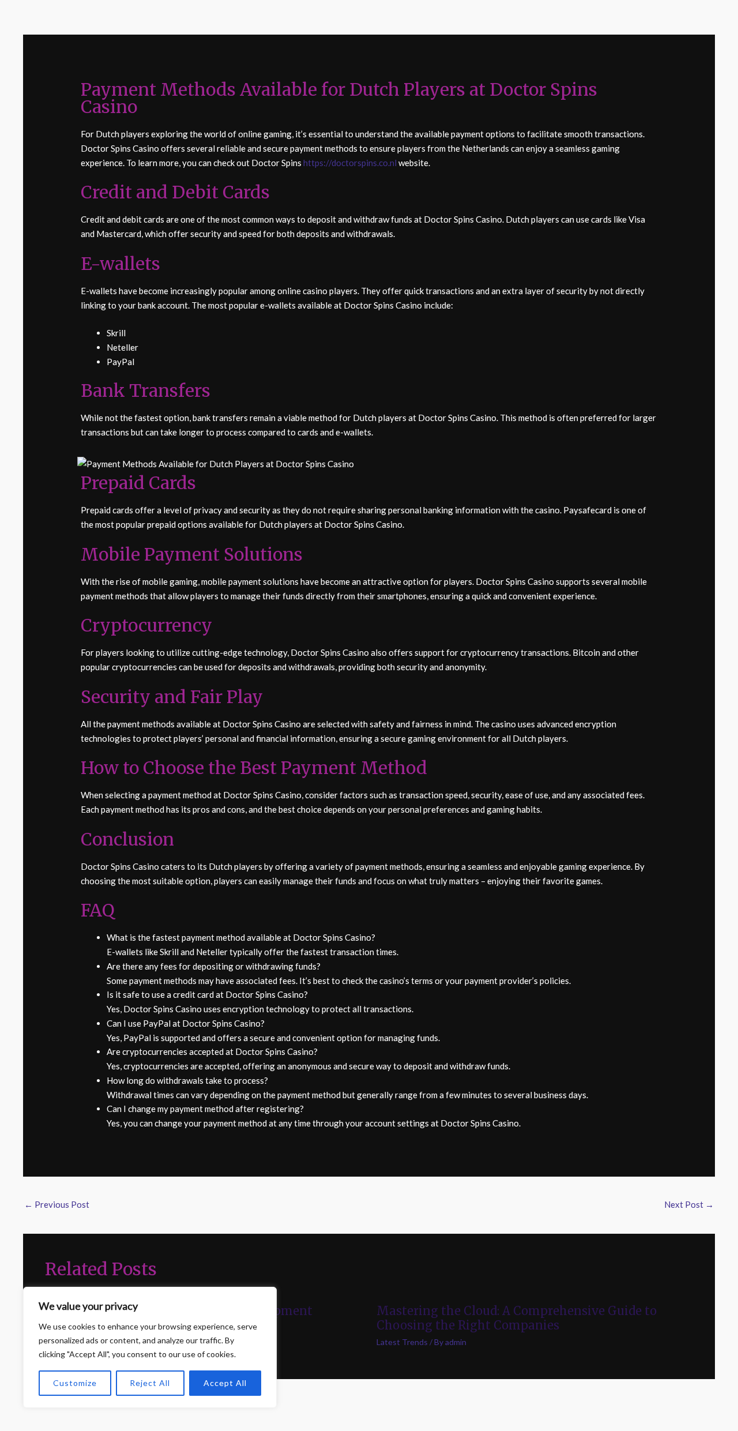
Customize (75, 1383)
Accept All (225, 1383)
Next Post (689, 1204)
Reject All (150, 1383)
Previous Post (56, 1204)
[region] (150, 1347)
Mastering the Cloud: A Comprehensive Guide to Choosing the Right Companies (516, 1318)
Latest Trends (402, 1342)
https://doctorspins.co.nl (350, 162)
